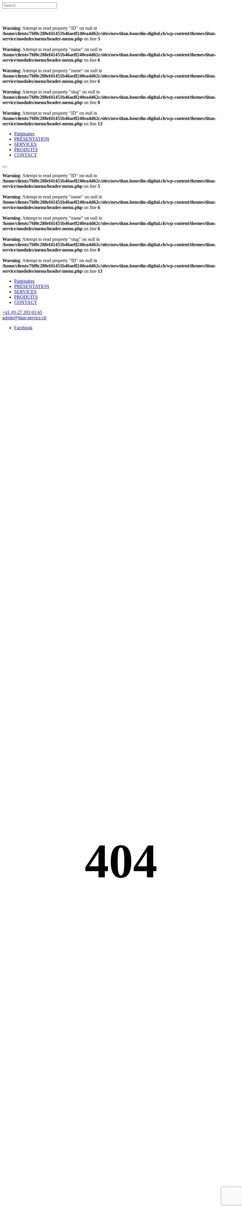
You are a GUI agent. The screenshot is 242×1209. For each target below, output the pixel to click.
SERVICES (25, 144)
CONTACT (25, 154)
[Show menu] (4, 166)
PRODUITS (26, 149)
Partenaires (24, 133)
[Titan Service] (17, 22)
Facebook (23, 327)
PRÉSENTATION (31, 139)
